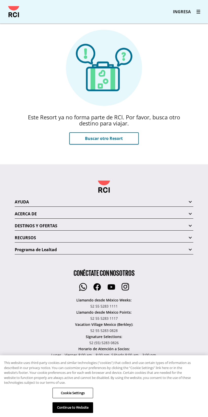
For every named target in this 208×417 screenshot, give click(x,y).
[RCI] (13, 11)
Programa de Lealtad (36, 249)
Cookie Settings (73, 393)
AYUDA (22, 202)
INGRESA (182, 11)
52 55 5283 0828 (104, 330)
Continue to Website (73, 407)
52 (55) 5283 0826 (104, 342)
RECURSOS (25, 237)
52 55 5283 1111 (104, 306)
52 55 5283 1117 (104, 318)
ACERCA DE (26, 214)
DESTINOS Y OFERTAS (36, 226)
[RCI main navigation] (198, 11)
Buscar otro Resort (104, 138)
